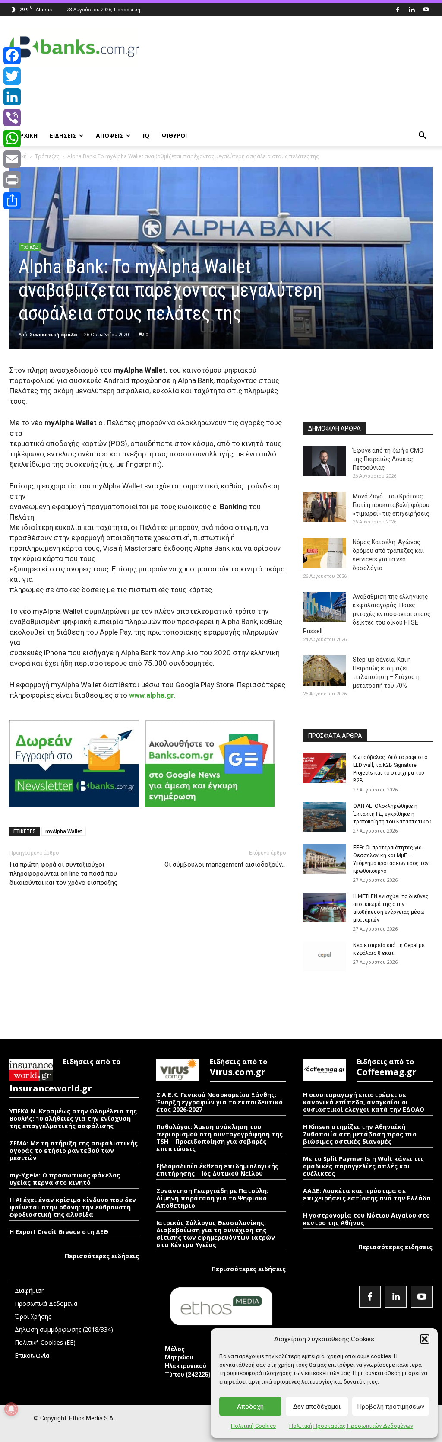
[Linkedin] (411, 9)
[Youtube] (426, 9)
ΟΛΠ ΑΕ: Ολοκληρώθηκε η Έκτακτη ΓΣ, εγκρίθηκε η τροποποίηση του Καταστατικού (392, 814)
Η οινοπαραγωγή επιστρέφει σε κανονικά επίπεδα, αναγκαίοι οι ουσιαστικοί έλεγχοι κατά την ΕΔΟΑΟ (363, 1102)
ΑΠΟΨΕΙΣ (109, 135)
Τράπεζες (47, 156)
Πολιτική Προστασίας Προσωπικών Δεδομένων (351, 1426)
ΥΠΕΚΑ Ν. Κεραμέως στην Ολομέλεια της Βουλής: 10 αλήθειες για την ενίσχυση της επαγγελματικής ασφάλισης (73, 1118)
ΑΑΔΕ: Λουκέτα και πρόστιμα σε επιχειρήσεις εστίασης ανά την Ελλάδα (367, 1194)
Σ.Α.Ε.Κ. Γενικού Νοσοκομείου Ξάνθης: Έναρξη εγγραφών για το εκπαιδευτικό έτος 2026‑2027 (219, 1102)
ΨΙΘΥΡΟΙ (174, 135)
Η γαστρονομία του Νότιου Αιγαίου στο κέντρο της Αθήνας (366, 1219)
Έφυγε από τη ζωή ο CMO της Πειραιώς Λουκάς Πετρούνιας (388, 459)
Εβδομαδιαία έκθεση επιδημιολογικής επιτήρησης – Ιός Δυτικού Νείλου (217, 1169)
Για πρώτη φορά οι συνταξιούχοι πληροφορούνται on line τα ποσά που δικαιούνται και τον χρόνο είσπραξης (63, 874)
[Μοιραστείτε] (12, 200)
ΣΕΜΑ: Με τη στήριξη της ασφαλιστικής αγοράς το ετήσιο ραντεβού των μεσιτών (73, 1150)
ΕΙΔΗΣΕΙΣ (63, 135)
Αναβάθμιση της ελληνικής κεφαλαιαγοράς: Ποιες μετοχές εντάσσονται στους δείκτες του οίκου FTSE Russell (367, 614)
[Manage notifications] (11, 1409)
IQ (146, 135)
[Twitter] (12, 76)
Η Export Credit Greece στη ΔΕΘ (58, 1232)
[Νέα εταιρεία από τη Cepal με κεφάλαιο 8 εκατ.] (324, 956)
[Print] (12, 179)
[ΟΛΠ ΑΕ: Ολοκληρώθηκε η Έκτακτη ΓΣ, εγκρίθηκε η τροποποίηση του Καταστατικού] (324, 817)
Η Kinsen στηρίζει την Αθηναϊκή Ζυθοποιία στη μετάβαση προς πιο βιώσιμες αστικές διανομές (360, 1134)
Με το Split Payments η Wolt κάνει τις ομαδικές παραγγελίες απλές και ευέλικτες (363, 1166)
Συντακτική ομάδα (53, 334)
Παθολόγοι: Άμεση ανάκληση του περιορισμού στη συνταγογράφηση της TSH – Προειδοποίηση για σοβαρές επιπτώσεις (219, 1138)
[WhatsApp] (12, 138)
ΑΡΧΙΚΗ (27, 135)
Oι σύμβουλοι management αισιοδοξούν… (225, 864)
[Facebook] (397, 9)
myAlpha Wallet (63, 831)
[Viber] (12, 117)
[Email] (12, 159)
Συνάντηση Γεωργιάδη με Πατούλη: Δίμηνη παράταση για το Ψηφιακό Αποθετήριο (212, 1198)
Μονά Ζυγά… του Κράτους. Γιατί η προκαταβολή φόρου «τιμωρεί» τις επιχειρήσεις (391, 505)
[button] (424, 1339)
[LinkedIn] (12, 96)
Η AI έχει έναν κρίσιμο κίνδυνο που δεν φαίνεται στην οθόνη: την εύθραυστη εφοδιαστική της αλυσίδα (72, 1207)
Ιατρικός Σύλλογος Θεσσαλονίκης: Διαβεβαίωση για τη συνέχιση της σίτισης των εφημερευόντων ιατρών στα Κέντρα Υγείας (215, 1234)
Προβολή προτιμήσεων (390, 1406)
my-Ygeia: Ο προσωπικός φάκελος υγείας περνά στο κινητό (64, 1179)
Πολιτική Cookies (253, 1426)
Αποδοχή (250, 1406)
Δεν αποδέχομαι (317, 1406)
